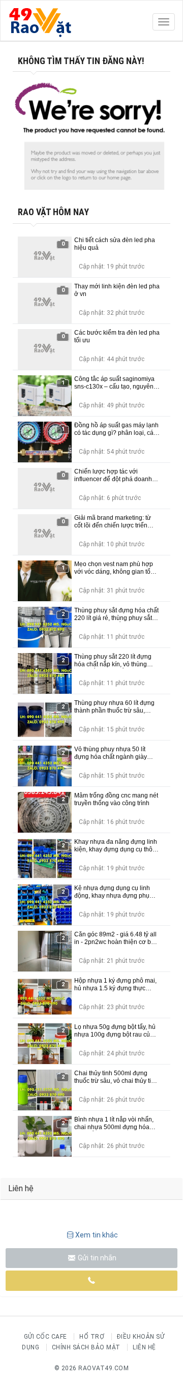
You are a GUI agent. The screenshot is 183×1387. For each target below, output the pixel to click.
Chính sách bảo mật (86, 1347)
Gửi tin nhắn (96, 1258)
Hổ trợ (91, 1336)
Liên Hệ (144, 1347)
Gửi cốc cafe (45, 1336)
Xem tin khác (96, 1235)
